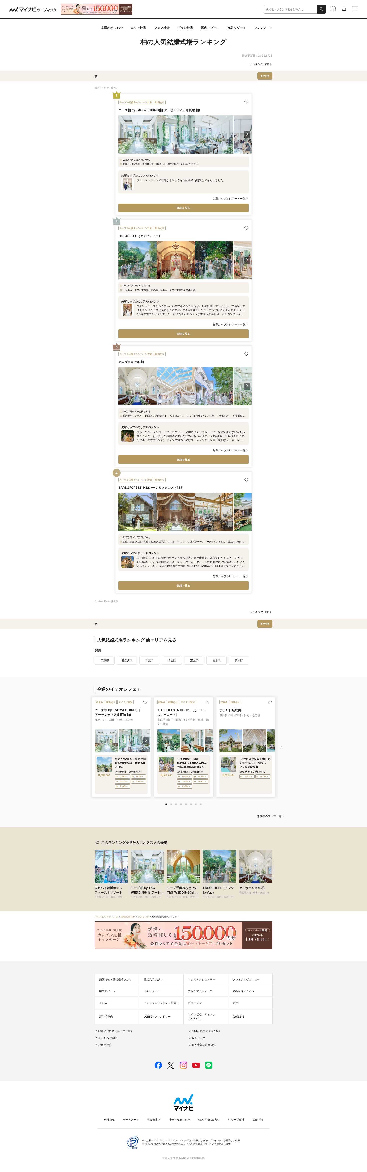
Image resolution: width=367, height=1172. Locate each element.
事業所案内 (154, 1119)
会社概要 (109, 1119)
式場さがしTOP (112, 28)
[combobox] (290, 9)
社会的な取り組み (179, 1119)
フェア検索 (162, 28)
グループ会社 (236, 1119)
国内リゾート (210, 28)
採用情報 (257, 1119)
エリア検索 (138, 28)
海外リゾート (237, 28)
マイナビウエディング (106, 916)
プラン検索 (185, 28)
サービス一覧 (131, 1119)
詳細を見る (183, 207)
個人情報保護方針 (209, 1119)
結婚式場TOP (128, 916)
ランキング (143, 916)
